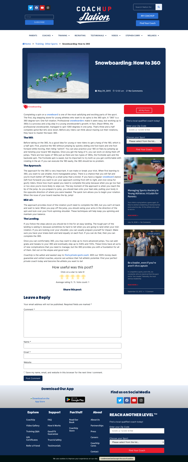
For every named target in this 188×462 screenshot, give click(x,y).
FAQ (50, 419)
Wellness (152, 35)
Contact (94, 451)
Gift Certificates (32, 438)
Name (27, 342)
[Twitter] (30, 7)
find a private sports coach (77, 255)
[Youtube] (42, 7)
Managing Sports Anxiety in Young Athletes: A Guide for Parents (143, 193)
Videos (115, 35)
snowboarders (77, 120)
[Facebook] (36, 7)
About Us (95, 419)
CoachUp (30, 419)
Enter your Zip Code (136, 126)
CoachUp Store (73, 429)
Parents (33, 35)
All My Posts (144, 110)
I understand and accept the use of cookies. (117, 459)
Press (93, 431)
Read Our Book (73, 421)
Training (62, 35)
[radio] (61, 277)
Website (27, 362)
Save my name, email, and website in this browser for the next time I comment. (64, 372)
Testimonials (97, 35)
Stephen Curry (133, 35)
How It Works (54, 425)
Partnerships (97, 425)
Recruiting (80, 35)
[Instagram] (48, 7)
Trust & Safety (55, 440)
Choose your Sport (135, 137)
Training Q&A (32, 431)
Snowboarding (35, 107)
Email (27, 14)
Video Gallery (32, 425)
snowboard (52, 114)
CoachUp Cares (95, 444)
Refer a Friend (33, 445)
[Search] (159, 7)
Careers (94, 437)
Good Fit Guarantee (53, 432)
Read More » (133, 215)
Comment (29, 309)
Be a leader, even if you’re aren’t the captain (142, 264)
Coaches (46, 35)
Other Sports (51, 44)
